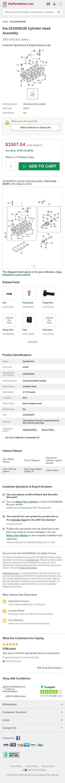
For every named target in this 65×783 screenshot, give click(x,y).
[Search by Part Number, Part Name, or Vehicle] (59, 12)
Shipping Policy (30, 430)
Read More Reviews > (52, 668)
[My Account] (54, 4)
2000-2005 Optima (28, 568)
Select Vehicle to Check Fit (35, 127)
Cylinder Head (19, 519)
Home (5, 22)
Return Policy (48, 430)
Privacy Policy (48, 766)
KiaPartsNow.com (10, 573)
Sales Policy (16, 766)
